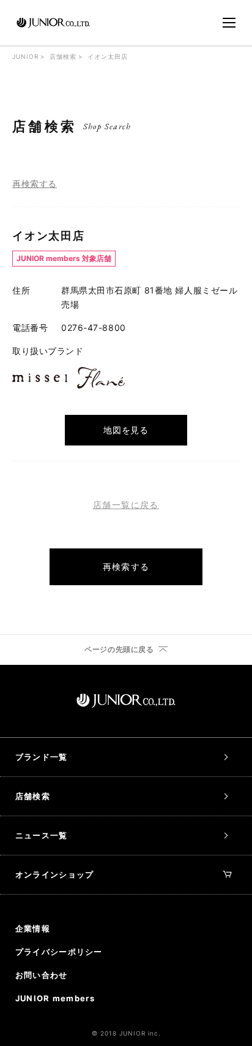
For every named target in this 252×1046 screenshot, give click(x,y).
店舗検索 (63, 56)
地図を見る (126, 430)
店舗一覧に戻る (126, 505)
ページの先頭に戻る (119, 649)
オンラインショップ (54, 874)
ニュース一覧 (41, 835)
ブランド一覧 (41, 757)
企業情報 (32, 928)
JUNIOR (25, 56)
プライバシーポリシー (59, 952)
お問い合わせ (41, 975)
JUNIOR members (55, 998)
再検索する (34, 184)
